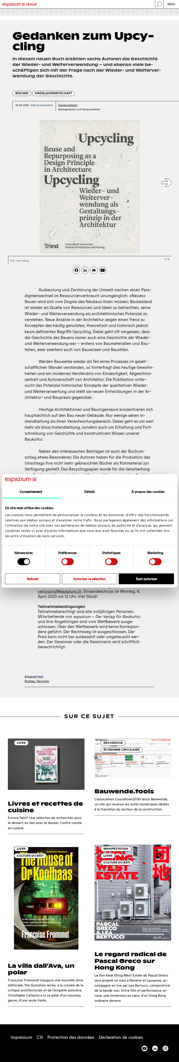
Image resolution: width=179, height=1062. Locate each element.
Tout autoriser (146, 579)
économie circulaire (121, 749)
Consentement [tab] (31, 491)
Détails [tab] (89, 491)
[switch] (67, 561)
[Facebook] (76, 270)
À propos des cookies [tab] (148, 491)
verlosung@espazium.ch (59, 591)
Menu (171, 4)
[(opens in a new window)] (102, 270)
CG (40, 1037)
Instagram (165, 1048)
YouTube (144, 1048)
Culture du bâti (30, 856)
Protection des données (70, 1037)
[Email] (94, 270)
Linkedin (155, 1048)
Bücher (21, 93)
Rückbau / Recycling (37, 681)
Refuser (33, 579)
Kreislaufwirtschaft (53, 93)
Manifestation (115, 849)
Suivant (166, 183)
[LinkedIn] (85, 270)
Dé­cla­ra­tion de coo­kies (121, 1037)
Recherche (113, 743)
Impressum (21, 1037)
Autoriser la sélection (89, 579)
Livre (21, 743)
